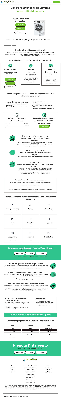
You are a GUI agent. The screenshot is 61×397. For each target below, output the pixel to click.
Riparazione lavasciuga (30, 377)
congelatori (49, 209)
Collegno (25, 189)
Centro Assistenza (7, 45)
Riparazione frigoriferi (30, 375)
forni (12, 223)
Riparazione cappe (30, 369)
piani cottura (48, 237)
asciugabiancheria (12, 209)
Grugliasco (37, 189)
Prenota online (47, 2)
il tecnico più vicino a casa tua (22, 183)
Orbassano (50, 189)
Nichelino (46, 189)
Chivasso (14, 45)
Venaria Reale (39, 190)
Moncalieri (42, 189)
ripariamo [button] (17, 2)
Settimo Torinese (32, 190)
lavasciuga (49, 223)
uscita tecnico (40, 2)
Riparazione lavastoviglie (30, 379)
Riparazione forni (30, 374)
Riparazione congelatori (30, 372)
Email (49, 371)
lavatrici (31, 237)
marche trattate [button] (24, 2)
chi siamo (31, 2)
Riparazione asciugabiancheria (30, 367)
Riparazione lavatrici (30, 380)
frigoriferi (30, 223)
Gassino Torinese (30, 189)
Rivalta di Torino (22, 190)
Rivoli (27, 190)
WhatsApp (21, 28)
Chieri (17, 189)
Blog (51, 2)
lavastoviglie (12, 237)
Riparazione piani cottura (30, 382)
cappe (30, 209)
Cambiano (14, 189)
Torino (10, 189)
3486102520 (57, 1)
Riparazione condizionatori (30, 371)
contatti (35, 2)
